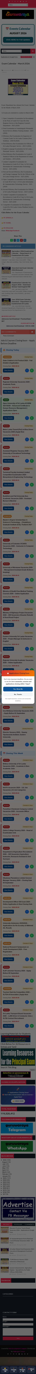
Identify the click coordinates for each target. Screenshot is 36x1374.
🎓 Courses (13, 1370)
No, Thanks (18, 694)
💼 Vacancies (22, 1370)
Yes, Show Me (18, 689)
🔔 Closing (5, 1370)
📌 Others (31, 1369)
